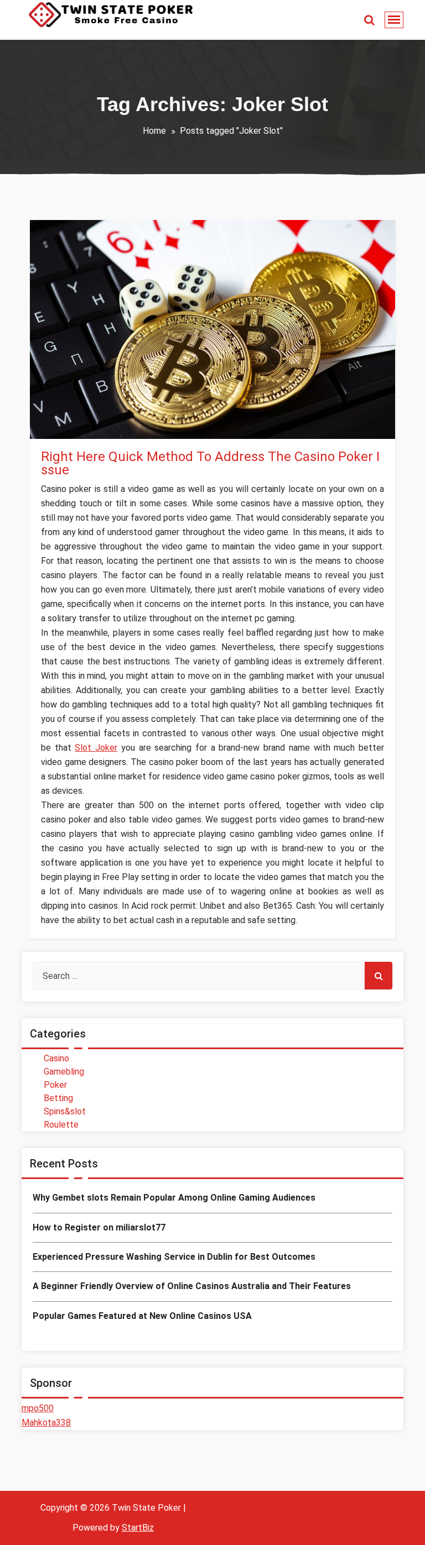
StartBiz (138, 1527)
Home (154, 130)
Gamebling (64, 1071)
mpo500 (38, 1408)
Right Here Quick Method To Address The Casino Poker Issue (210, 463)
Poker (55, 1085)
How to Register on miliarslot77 (99, 1227)
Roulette (61, 1124)
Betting (58, 1098)
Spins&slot (74, 426)
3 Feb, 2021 (73, 407)
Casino (56, 1058)
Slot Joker (96, 747)
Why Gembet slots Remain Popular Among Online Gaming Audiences (174, 1197)
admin (74, 389)
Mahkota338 (46, 1422)
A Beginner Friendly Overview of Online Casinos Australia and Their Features (192, 1286)
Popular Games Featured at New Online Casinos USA (142, 1316)
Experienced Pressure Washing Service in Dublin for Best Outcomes (174, 1256)
